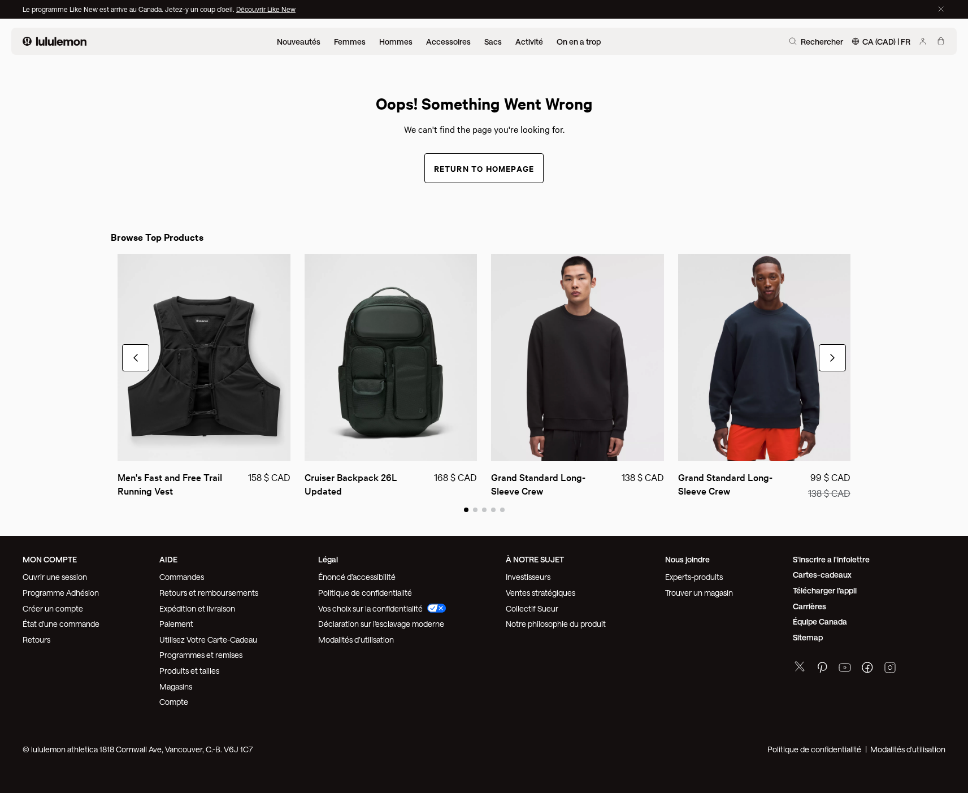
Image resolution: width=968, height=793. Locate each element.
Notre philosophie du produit (556, 624)
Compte (174, 702)
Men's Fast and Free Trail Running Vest (171, 483)
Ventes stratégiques (540, 592)
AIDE (168, 559)
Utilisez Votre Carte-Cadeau (208, 639)
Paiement (176, 624)
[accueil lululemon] (54, 41)
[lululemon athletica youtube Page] (845, 669)
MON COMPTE (50, 559)
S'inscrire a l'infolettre (831, 559)
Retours (36, 639)
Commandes (181, 577)
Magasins (175, 686)
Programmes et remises (200, 655)
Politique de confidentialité (365, 592)
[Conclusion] (941, 9)
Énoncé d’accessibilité (357, 577)
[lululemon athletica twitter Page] (799, 668)
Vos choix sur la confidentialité (370, 608)
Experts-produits (694, 577)
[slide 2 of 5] (475, 509)
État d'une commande (61, 624)
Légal (328, 559)
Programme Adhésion (61, 592)
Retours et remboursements (208, 592)
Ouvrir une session (55, 577)
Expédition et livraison (197, 608)
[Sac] (941, 41)
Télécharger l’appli (825, 590)
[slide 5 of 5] (502, 509)
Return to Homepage (484, 168)
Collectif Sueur (532, 608)
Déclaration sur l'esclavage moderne (381, 624)
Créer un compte (53, 608)
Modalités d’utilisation (356, 639)
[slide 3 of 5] (484, 509)
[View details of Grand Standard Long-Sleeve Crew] (577, 357)
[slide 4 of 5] (493, 509)
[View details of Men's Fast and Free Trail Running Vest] (204, 357)
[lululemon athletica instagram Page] (890, 669)
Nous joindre (687, 559)
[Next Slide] (832, 357)
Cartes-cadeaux (822, 574)
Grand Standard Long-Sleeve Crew (538, 483)
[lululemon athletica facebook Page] (867, 669)
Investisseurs (528, 577)
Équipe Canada (820, 621)
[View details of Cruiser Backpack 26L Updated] (391, 357)
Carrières (809, 606)
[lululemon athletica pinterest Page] (822, 669)
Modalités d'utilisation (907, 749)
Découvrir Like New (266, 9)
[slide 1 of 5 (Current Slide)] (466, 509)
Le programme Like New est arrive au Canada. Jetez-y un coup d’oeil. (129, 9)
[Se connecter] (923, 41)
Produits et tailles (189, 670)
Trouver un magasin (699, 592)
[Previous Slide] (135, 357)
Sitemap (808, 637)
